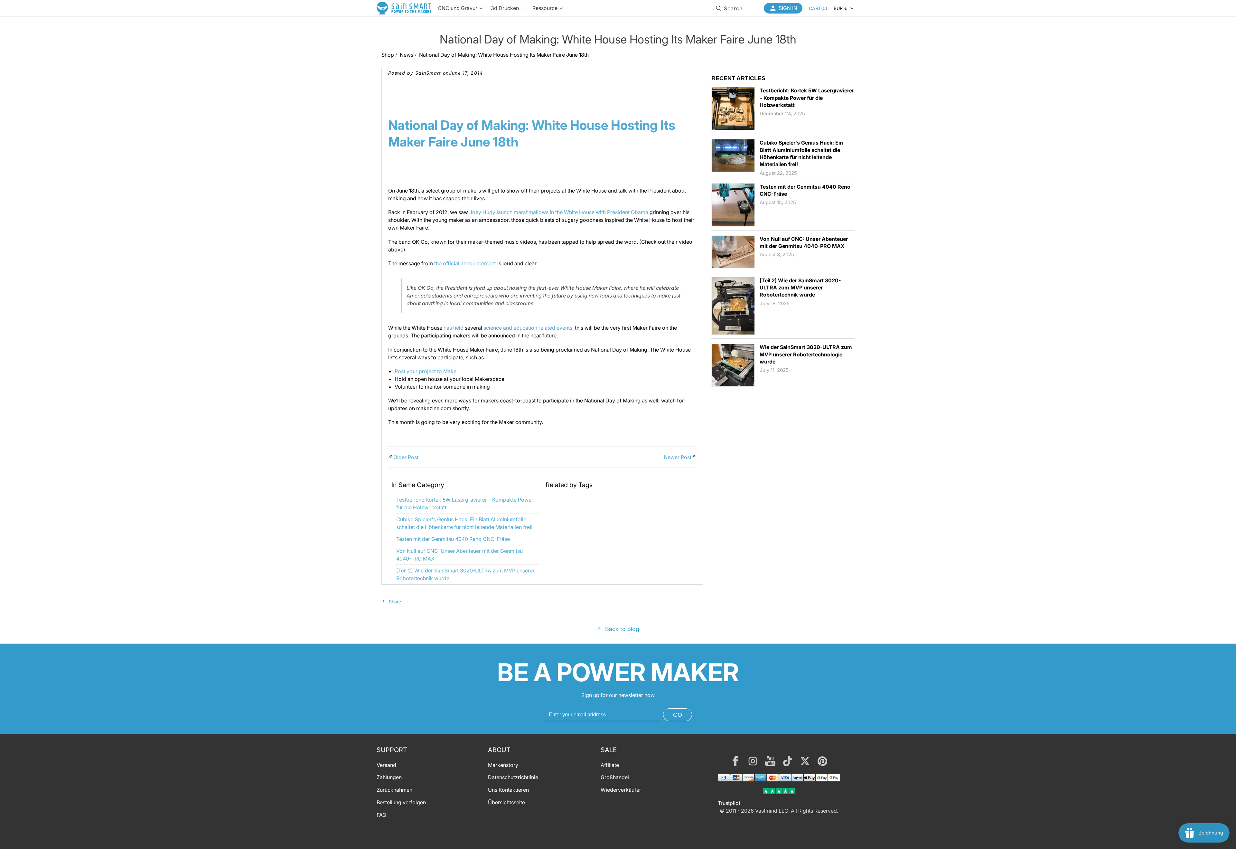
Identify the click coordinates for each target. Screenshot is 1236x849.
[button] (818, 8)
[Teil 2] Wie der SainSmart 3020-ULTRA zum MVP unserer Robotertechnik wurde (800, 287)
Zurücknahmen (394, 790)
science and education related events (527, 328)
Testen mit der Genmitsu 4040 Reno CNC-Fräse (453, 539)
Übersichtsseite (506, 802)
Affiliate (610, 765)
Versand (386, 765)
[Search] (718, 8)
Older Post (405, 457)
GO (677, 715)
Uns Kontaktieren (508, 790)
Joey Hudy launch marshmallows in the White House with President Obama (558, 212)
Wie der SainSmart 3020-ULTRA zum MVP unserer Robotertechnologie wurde (806, 354)
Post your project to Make (425, 371)
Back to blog (622, 629)
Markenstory (503, 765)
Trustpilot (729, 803)
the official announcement (465, 263)
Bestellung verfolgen (401, 802)
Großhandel (615, 777)
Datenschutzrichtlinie (513, 777)
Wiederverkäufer (621, 790)
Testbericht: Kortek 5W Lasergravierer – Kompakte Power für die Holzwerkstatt (807, 97)
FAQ (381, 815)
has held (454, 328)
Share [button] (395, 601)
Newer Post (677, 457)
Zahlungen (389, 777)
